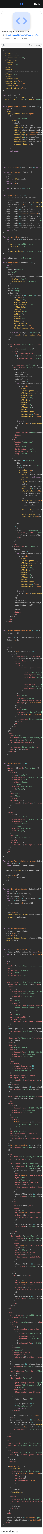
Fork (25, 38)
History (16, 38)
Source (7, 38)
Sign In (37, 4)
